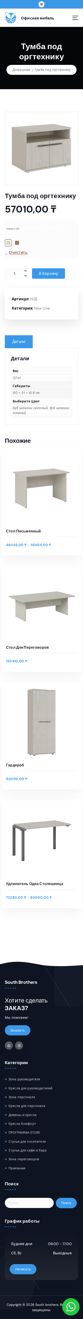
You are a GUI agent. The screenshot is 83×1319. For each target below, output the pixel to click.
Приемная (17, 1168)
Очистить (18, 252)
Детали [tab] (18, 341)
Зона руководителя (24, 1079)
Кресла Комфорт (22, 1124)
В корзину (48, 273)
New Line (42, 308)
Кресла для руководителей (30, 1088)
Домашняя (21, 70)
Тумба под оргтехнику (53, 70)
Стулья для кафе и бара (28, 1150)
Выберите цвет (13, 229)
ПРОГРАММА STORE (24, 1132)
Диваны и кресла (22, 1115)
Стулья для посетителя (27, 1141)
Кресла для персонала (27, 1106)
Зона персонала (22, 1097)
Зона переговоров (24, 1159)
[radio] (8, 242)
